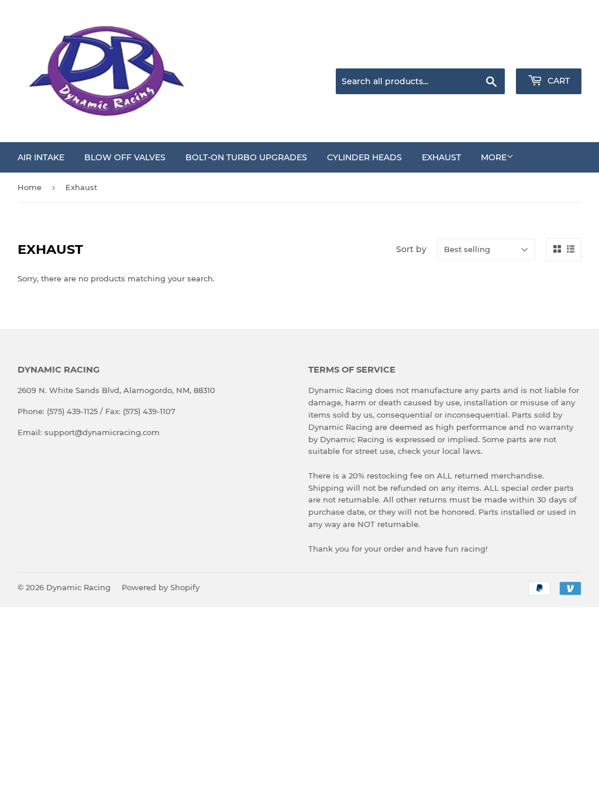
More (494, 157)
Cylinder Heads (364, 157)
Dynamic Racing (78, 587)
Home (30, 187)
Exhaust (441, 157)
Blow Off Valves (125, 157)
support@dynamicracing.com (102, 432)
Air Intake (41, 157)
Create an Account (549, 54)
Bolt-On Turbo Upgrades (246, 157)
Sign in (489, 54)
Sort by (411, 249)
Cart (557, 80)
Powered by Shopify (160, 587)
